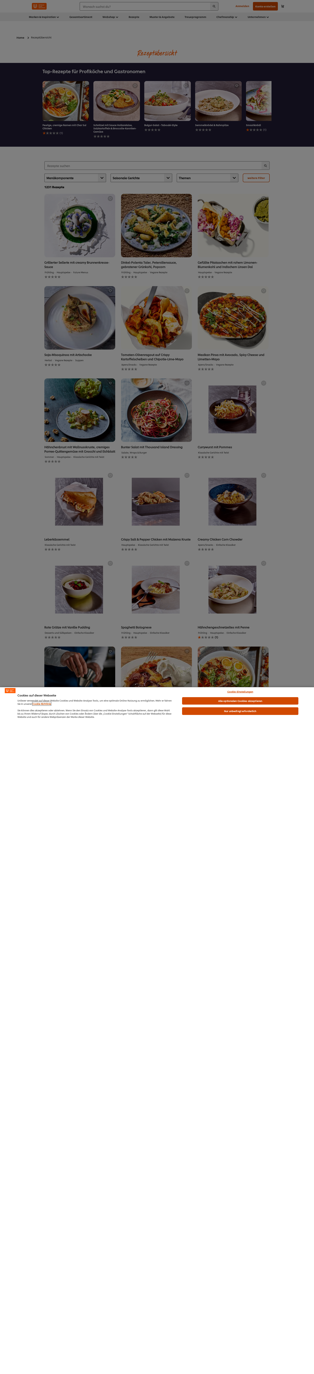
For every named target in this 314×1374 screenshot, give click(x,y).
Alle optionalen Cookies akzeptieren (240, 700)
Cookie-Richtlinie (42, 703)
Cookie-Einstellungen (240, 691)
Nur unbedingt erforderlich (240, 711)
